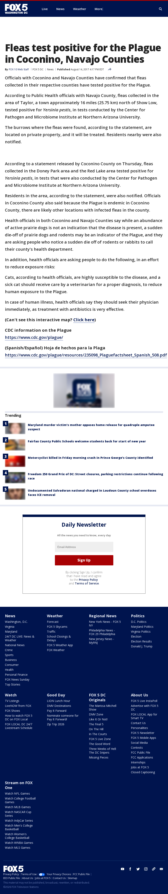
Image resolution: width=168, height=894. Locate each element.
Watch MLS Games (17, 848)
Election (136, 636)
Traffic (51, 631)
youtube (122, 869)
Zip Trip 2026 (55, 724)
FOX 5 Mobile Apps (143, 738)
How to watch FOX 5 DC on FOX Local (18, 717)
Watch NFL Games (17, 793)
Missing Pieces (98, 757)
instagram (146, 869)
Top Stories (12, 684)
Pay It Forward (56, 711)
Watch (11, 694)
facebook (130, 869)
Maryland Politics (142, 627)
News (50, 69)
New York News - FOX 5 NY (105, 623)
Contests (137, 747)
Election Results (141, 641)
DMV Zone (96, 714)
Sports (9, 655)
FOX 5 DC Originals (97, 697)
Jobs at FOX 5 (140, 767)
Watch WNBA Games (19, 843)
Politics (137, 615)
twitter (138, 869)
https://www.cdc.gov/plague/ (34, 337)
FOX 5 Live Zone (100, 739)
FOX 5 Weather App (60, 645)
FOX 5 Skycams (57, 627)
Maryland (11, 631)
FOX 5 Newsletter (142, 733)
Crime (9, 650)
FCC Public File (140, 752)
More (98, 9)
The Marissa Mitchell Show (102, 707)
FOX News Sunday (17, 679)
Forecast (53, 622)
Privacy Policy (88, 580)
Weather (55, 615)
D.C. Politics (138, 622)
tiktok (153, 869)
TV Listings (12, 701)
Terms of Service (87, 583)
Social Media (139, 743)
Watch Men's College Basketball (19, 827)
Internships (138, 762)
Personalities (139, 728)
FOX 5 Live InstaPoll (144, 701)
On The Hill (96, 729)
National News (15, 645)
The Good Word (99, 744)
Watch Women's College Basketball (17, 836)
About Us (139, 694)
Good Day (56, 694)
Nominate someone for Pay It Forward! (62, 717)
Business (11, 660)
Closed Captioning (143, 772)
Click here (83, 319)
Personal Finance (16, 674)
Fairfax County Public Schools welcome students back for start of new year (87, 441)
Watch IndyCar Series (19, 820)
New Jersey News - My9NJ (101, 641)
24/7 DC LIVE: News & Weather (19, 638)
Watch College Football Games (20, 800)
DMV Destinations (59, 706)
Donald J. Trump (141, 646)
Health (9, 670)
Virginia (9, 627)
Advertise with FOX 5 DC (144, 707)
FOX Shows (12, 711)
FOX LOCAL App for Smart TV (144, 716)
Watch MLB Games (18, 807)
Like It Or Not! (98, 719)
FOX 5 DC (38, 69)
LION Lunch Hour (58, 701)
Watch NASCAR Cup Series (18, 814)
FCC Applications (142, 757)
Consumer (12, 665)
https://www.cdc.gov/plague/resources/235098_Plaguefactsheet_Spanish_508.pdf (86, 355)
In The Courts (98, 734)
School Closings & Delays (59, 638)
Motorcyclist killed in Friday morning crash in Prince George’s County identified (90, 458)
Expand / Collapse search (160, 9)
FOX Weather (56, 650)
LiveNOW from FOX (18, 706)
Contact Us (138, 723)
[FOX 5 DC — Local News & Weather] (18, 9)
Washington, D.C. (16, 622)
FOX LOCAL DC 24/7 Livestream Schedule (18, 726)
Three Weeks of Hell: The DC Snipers (102, 750)
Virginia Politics (141, 631)
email (161, 869)
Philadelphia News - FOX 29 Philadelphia (102, 632)
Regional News (102, 615)
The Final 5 (96, 724)
